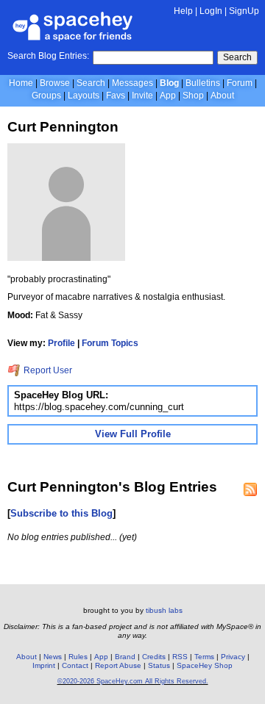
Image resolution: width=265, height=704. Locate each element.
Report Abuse (118, 665)
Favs (115, 95)
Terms (204, 657)
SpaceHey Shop (205, 665)
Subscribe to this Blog (61, 513)
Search (237, 57)
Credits (154, 657)
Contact (75, 665)
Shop (193, 95)
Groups (46, 95)
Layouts (83, 95)
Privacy (233, 657)
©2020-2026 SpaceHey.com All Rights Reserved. (132, 681)
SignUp (244, 11)
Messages (132, 83)
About (222, 95)
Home (21, 83)
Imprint (43, 665)
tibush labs (164, 610)
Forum (239, 83)
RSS (180, 657)
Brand (125, 657)
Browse (55, 83)
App (168, 95)
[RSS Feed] (250, 489)
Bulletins (203, 83)
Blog (169, 83)
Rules (78, 657)
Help (183, 11)
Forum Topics (110, 343)
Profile (61, 343)
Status (159, 665)
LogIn (210, 11)
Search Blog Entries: (48, 56)
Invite (142, 95)
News (52, 657)
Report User (46, 370)
